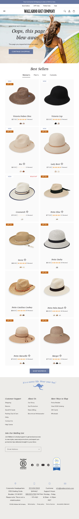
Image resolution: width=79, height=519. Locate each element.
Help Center (9, 424)
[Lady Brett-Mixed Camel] (55, 171)
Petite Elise (56, 212)
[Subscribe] (39, 449)
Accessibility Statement (63, 504)
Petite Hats (47, 6)
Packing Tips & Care (11, 414)
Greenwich (21, 212)
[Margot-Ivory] (60, 363)
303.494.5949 (34, 488)
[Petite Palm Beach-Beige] (57, 315)
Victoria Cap (56, 116)
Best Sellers (26, 6)
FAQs (7, 417)
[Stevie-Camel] (20, 267)
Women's (26, 75)
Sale (55, 6)
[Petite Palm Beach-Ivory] (54, 315)
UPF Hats (37, 6)
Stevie (21, 260)
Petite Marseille (21, 356)
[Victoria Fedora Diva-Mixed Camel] (23, 123)
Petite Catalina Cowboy (22, 308)
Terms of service (50, 504)
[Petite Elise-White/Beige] (57, 219)
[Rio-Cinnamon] (23, 171)
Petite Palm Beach (56, 308)
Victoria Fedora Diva (22, 116)
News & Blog (32, 410)
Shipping (8, 403)
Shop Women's (39, 371)
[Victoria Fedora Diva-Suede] (20, 123)
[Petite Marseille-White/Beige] (20, 363)
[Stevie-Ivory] (23, 267)
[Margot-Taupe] (54, 363)
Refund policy (31, 504)
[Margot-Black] (57, 363)
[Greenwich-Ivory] (22, 219)
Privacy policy (40, 504)
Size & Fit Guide (10, 410)
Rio (21, 164)
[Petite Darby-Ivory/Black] (57, 267)
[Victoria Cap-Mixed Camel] (58, 123)
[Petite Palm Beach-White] (60, 315)
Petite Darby (57, 260)
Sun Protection (33, 406)
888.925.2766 (31, 494)
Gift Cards (54, 410)
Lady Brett (56, 164)
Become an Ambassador (36, 414)
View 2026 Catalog (57, 406)
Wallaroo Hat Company (20, 504)
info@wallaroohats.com (65, 488)
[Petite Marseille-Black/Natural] (23, 363)
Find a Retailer (55, 403)
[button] (4, 11)
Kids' (44, 75)
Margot (55, 356)
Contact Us (9, 421)
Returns (7, 406)
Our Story (31, 403)
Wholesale (54, 414)
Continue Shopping (21, 52)
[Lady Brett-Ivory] (58, 171)
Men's (36, 75)
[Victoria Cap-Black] (55, 123)
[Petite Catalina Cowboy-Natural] (20, 315)
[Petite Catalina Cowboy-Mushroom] (23, 315)
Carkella (53, 75)
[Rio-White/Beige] (20, 171)
